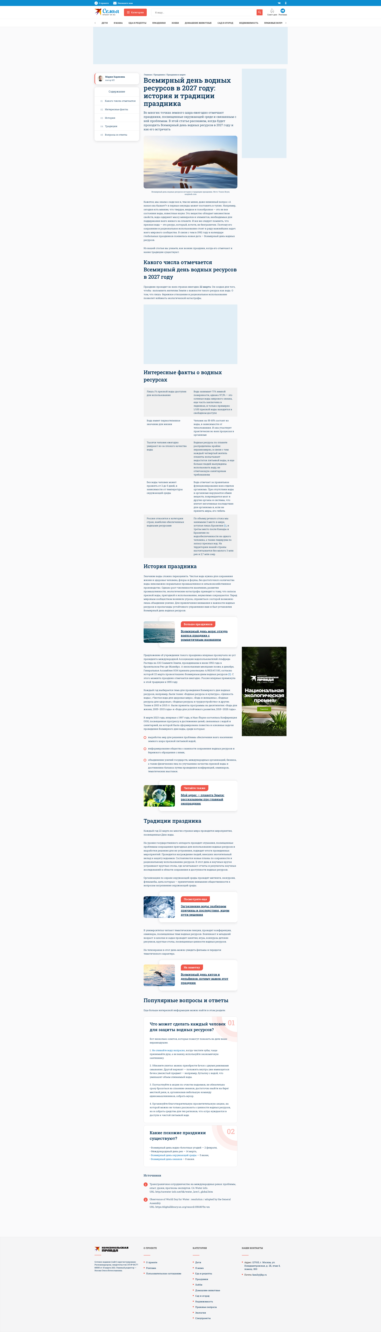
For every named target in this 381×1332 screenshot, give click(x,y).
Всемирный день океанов (166, 1159)
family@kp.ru (259, 1274)
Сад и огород (225, 22)
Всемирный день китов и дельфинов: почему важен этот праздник (204, 978)
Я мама (118, 22)
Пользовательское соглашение (163, 1273)
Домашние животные (198, 22)
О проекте (151, 1262)
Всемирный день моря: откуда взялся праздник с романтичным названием (204, 635)
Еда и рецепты (137, 22)
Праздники (159, 22)
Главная (148, 74)
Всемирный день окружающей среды (174, 1155)
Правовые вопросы (275, 22)
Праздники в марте (176, 74)
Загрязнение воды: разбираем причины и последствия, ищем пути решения (205, 910)
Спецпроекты (203, 1318)
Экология (200, 1312)
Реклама (151, 1267)
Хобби (175, 22)
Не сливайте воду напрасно (168, 1050)
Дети (105, 22)
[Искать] (260, 12)
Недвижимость (248, 22)
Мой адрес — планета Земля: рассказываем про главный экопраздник (202, 799)
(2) (229, 674)
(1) (225, 525)
